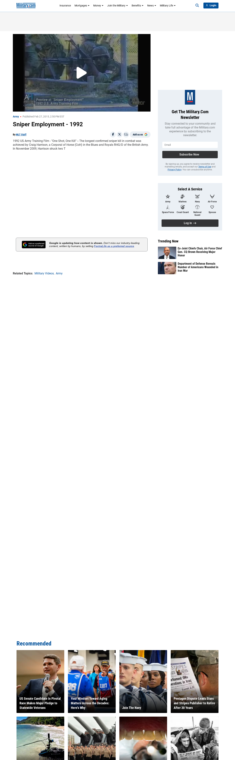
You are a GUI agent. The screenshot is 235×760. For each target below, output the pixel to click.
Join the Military (116, 5)
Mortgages (81, 5)
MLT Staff (21, 134)
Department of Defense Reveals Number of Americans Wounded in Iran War (198, 267)
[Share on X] (119, 134)
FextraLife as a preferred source (114, 246)
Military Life (166, 5)
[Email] (126, 134)
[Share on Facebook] (113, 134)
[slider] (38, 106)
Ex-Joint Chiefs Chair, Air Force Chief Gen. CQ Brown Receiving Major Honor (200, 252)
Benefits (136, 5)
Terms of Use (204, 166)
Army (16, 116)
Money (97, 5)
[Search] (197, 5)
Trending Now (168, 241)
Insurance (65, 5)
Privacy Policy (174, 169)
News (150, 5)
